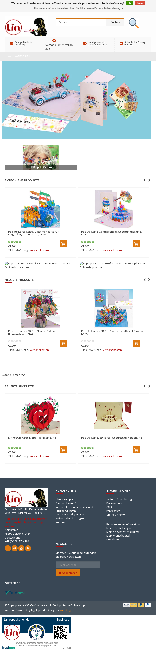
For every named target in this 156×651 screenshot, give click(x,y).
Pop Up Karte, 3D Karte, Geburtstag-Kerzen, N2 (111, 437)
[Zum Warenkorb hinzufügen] (63, 243)
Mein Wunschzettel (118, 535)
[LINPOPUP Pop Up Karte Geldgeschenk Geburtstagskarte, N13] (113, 209)
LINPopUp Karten (41, 167)
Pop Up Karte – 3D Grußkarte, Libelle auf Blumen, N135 (39, 332)
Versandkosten (39, 250)
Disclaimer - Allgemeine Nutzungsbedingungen (70, 516)
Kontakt (60, 522)
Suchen (115, 22)
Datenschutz (114, 503)
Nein (140, 3)
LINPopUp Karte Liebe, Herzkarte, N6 (32, 437)
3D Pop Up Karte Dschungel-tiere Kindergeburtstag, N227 (102, 332)
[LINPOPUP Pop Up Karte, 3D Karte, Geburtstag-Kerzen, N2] (113, 415)
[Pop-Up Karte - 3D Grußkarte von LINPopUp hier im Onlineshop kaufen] (26, 26)
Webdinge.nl (67, 610)
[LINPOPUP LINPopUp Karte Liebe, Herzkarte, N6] (40, 415)
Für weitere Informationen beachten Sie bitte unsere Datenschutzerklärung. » (78, 8)
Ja (129, 3)
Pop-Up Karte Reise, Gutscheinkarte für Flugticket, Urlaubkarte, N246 (33, 233)
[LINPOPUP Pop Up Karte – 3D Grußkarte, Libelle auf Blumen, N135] (40, 308)
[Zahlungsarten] (126, 605)
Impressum (113, 511)
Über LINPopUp (65, 499)
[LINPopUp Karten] (41, 157)
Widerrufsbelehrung (119, 499)
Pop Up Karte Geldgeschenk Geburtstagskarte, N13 (111, 233)
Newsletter (113, 539)
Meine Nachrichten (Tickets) (123, 532)
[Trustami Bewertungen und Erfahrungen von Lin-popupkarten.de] (36, 632)
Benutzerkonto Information (123, 524)
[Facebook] (8, 548)
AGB (109, 507)
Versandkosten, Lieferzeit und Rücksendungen (74, 509)
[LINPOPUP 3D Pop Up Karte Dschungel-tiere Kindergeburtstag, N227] (113, 308)
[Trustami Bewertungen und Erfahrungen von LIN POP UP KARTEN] (15, 592)
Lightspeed (38, 610)
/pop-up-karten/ (66, 503)
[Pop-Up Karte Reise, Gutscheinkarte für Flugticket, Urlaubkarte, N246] (40, 209)
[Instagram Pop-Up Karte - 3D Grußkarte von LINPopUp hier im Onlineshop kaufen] (28, 548)
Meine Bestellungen (118, 528)
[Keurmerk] (134, 23)
